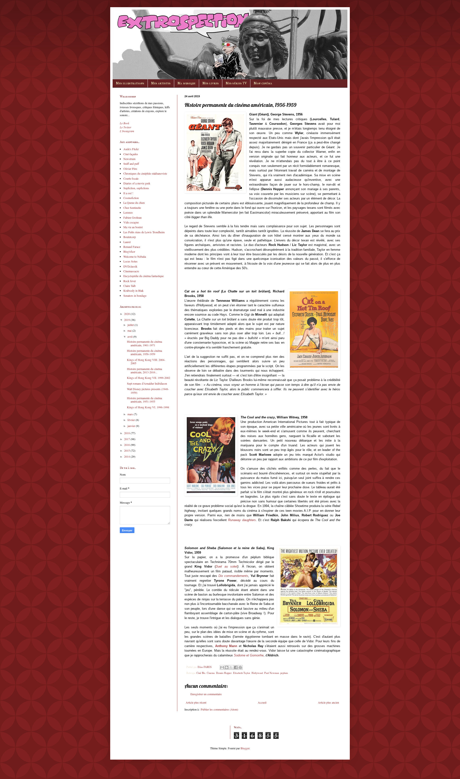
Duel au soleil (226, 566)
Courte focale (130, 178)
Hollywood (257, 673)
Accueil (262, 702)
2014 (127, 456)
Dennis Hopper (224, 673)
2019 (127, 320)
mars (130, 414)
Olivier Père (130, 169)
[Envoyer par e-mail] (222, 667)
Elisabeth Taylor (241, 673)
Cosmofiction (131, 198)
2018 (127, 433)
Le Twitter (125, 127)
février (131, 420)
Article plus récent (196, 702)
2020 (127, 314)
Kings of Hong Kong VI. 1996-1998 (148, 407)
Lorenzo (128, 212)
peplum (284, 673)
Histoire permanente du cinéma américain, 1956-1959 (144, 352)
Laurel (127, 242)
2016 (127, 445)
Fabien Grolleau (132, 217)
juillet (130, 325)
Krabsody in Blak (133, 290)
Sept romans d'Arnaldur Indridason (147, 383)
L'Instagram (127, 131)
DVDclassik (130, 266)
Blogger (245, 748)
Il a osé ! (128, 193)
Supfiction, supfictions (136, 188)
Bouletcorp (129, 237)
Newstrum (129, 159)
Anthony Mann (226, 646)
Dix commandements (233, 576)
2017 (127, 439)
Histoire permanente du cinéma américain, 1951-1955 (144, 399)
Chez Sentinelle (132, 208)
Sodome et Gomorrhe (249, 655)
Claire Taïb (129, 286)
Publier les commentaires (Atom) (219, 709)
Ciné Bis (200, 673)
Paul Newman (271, 673)
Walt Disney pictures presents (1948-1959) (148, 390)
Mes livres (210, 83)
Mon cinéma (263, 83)
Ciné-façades (130, 154)
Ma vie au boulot (133, 227)
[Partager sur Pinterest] (240, 667)
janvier (131, 426)
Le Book (124, 123)
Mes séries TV (236, 83)
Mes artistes (161, 83)
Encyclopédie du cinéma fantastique (143, 276)
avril (130, 336)
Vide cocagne (131, 222)
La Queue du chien (134, 203)
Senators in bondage (134, 295)
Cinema (211, 673)
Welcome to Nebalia (134, 256)
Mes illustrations (130, 83)
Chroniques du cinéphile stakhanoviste (145, 173)
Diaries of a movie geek (136, 183)
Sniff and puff (131, 163)
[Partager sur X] (231, 667)
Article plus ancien (328, 702)
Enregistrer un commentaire (206, 694)
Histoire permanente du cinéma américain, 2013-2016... (144, 370)
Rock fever (129, 281)
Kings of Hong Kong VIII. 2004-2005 (146, 361)
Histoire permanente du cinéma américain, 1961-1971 (144, 343)
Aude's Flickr (131, 149)
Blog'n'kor (129, 251)
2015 (127, 450)
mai (129, 330)
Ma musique (187, 83)
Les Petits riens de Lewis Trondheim (144, 232)
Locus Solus (130, 261)
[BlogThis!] (226, 667)
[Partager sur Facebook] (235, 667)
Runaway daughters (242, 520)
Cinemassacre (131, 271)
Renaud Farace (131, 247)
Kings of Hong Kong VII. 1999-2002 (148, 378)
